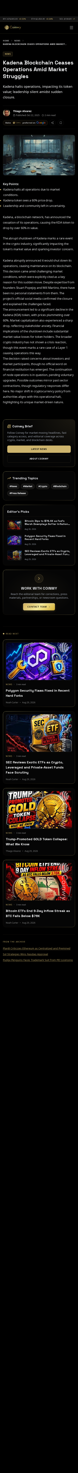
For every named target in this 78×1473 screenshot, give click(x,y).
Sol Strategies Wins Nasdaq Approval (25, 954)
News (17, 40)
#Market (27, 486)
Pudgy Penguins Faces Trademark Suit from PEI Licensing (38, 960)
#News (13, 486)
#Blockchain (60, 486)
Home (6, 40)
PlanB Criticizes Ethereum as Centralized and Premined (36, 948)
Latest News (39, 449)
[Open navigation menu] (71, 27)
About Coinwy (39, 458)
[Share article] (52, 123)
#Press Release (18, 493)
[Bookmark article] (61, 123)
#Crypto (42, 486)
